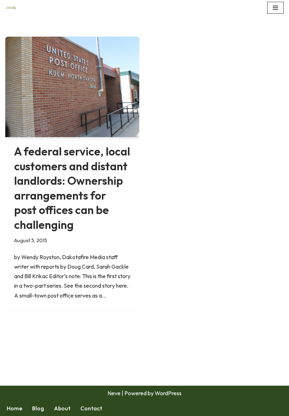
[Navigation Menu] (275, 8)
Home (14, 408)
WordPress (168, 393)
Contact (91, 408)
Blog (38, 408)
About (62, 408)
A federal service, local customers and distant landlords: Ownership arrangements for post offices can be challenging (72, 188)
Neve (114, 393)
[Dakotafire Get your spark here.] (11, 8)
